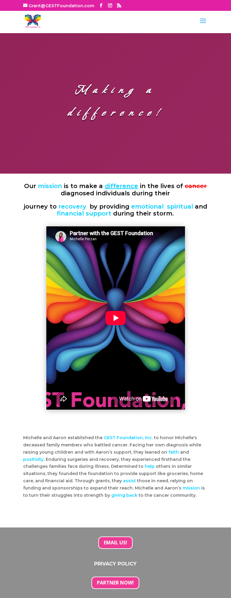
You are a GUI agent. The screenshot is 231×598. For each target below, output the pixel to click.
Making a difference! (115, 102)
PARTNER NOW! (115, 582)
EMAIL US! (115, 542)
